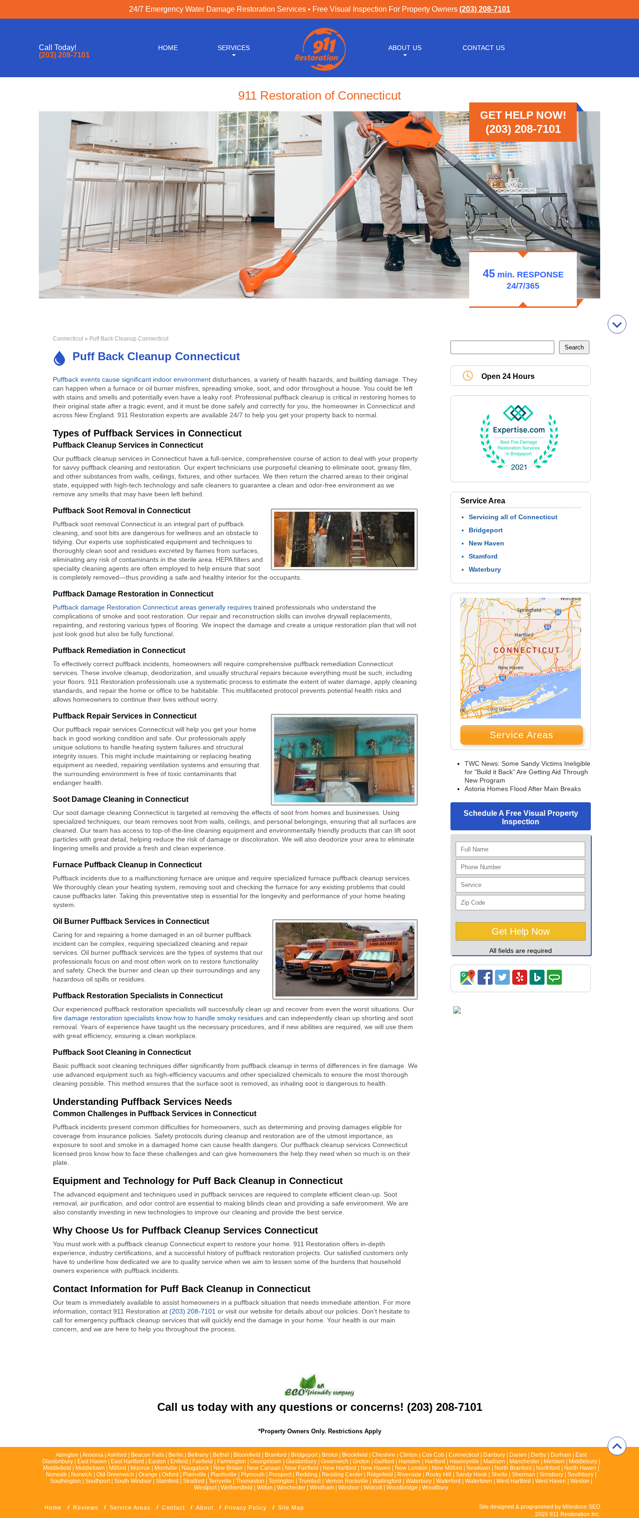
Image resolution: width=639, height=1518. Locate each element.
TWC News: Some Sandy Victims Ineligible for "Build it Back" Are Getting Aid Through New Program (527, 772)
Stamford (483, 556)
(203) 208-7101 (484, 9)
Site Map (291, 1507)
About (204, 1507)
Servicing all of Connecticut (513, 517)
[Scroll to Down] (617, 324)
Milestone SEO (581, 1506)
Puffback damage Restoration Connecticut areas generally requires (152, 607)
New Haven (486, 543)
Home (168, 47)
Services (234, 47)
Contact (173, 1507)
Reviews (85, 1507)
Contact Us (484, 47)
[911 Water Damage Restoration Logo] (319, 71)
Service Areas (521, 735)
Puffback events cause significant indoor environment (132, 379)
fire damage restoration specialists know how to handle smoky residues (158, 1018)
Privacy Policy (246, 1507)
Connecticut (68, 338)
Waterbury (485, 569)
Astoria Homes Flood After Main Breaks (523, 788)
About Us (404, 47)
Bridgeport (486, 530)
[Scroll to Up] (617, 1446)
